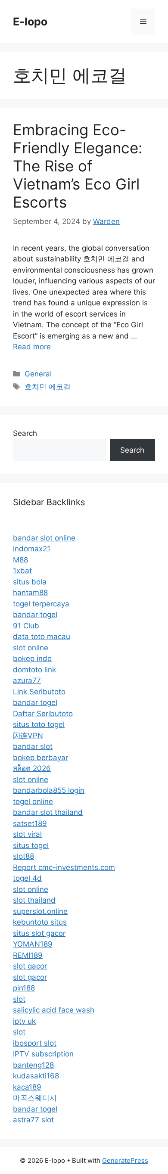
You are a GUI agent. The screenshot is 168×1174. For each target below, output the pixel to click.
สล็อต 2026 (32, 768)
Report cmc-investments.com (64, 867)
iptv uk (24, 1021)
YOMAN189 (33, 944)
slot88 (23, 856)
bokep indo (32, 658)
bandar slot (33, 746)
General (38, 374)
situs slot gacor (39, 933)
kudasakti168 (36, 1076)
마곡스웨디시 (35, 1097)
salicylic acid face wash (53, 1010)
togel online (33, 801)
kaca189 (27, 1087)
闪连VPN (28, 735)
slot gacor (30, 966)
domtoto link (34, 669)
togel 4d (27, 878)
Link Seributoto (39, 691)
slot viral (27, 834)
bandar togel (35, 614)
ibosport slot (34, 1043)
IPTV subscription (43, 1054)
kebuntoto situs (40, 922)
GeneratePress (125, 1160)
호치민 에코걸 (48, 386)
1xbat (22, 570)
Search (25, 433)
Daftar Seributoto (43, 713)
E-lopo (30, 21)
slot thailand (34, 900)
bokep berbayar (40, 757)
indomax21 (31, 548)
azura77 (27, 680)
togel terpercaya (41, 603)
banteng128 (33, 1065)
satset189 (30, 823)
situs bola (30, 582)
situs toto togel (39, 724)
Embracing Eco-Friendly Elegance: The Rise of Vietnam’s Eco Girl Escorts (78, 166)
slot (19, 999)
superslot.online (40, 911)
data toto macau (41, 636)
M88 (20, 560)
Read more (32, 346)
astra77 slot (33, 1119)
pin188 (24, 988)
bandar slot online (44, 538)
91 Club (26, 625)
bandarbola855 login (48, 790)
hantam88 (30, 592)
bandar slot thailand (48, 812)
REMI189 (28, 955)
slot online (30, 647)
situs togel (31, 845)
